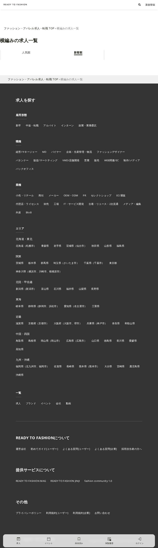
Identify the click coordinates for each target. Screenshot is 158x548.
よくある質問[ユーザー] (76, 449)
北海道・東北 (24, 239)
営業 (86, 160)
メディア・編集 (132, 204)
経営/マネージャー (26, 152)
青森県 (45, 245)
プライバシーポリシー (28, 513)
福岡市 (43, 366)
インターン (67, 125)
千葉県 (88, 263)
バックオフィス (25, 169)
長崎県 (70, 366)
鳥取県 (20, 340)
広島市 (80, 340)
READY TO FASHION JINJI (65, 481)
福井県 (70, 288)
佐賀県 (58, 366)
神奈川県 (21, 271)
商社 (41, 195)
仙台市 (80, 245)
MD (44, 152)
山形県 (108, 245)
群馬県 (45, 263)
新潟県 (20, 288)
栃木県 (32, 263)
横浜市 (32, 271)
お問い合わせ (102, 513)
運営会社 (21, 449)
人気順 (26, 52)
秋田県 (95, 245)
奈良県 (116, 323)
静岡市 (42, 306)
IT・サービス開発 (74, 204)
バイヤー (56, 152)
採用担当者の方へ (131, 449)
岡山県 (45, 340)
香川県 (120, 340)
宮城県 (70, 245)
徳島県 (108, 340)
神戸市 (101, 323)
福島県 (120, 245)
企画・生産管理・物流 (79, 152)
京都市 (42, 323)
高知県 (20, 349)
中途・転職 (32, 125)
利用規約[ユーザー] (57, 513)
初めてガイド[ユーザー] (44, 449)
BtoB (29, 212)
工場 (56, 204)
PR (84, 195)
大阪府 (57, 323)
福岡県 (20, 366)
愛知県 (68, 306)
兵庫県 (90, 323)
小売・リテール (25, 195)
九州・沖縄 (23, 359)
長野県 (95, 288)
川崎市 (43, 271)
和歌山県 (130, 323)
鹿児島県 (134, 366)
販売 (96, 160)
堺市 (76, 323)
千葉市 (98, 263)
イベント (46, 403)
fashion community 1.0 (98, 481)
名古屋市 (79, 306)
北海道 (20, 245)
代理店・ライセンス (27, 204)
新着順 (78, 52)
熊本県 (83, 366)
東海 (18, 299)
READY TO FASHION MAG (31, 481)
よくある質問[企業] (106, 449)
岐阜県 (20, 306)
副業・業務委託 (88, 125)
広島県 (70, 340)
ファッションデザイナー (111, 152)
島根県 (32, 340)
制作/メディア (132, 160)
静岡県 (32, 306)
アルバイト (49, 125)
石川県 (57, 288)
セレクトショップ (101, 195)
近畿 (18, 316)
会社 (58, 403)
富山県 (45, 288)
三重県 (96, 306)
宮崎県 (121, 366)
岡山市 (55, 340)
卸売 (46, 204)
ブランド (31, 403)
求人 (18, 403)
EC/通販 (121, 195)
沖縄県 (20, 375)
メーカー (54, 195)
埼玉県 (57, 263)
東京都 (113, 263)
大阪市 (68, 323)
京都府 (32, 323)
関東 (18, 256)
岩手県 (57, 245)
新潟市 (30, 288)
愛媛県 (133, 340)
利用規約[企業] (81, 513)
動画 (68, 403)
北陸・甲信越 (24, 282)
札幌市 (30, 245)
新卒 (18, 125)
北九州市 (31, 366)
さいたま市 (70, 263)
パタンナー (22, 160)
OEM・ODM (71, 195)
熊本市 (93, 366)
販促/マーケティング (46, 160)
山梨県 (83, 288)
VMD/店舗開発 (71, 160)
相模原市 (54, 271)
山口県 (95, 340)
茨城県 (20, 263)
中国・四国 (23, 334)
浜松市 (53, 306)
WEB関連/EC (111, 160)
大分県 (108, 366)
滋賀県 (20, 323)
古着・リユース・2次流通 (103, 204)
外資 (18, 212)
